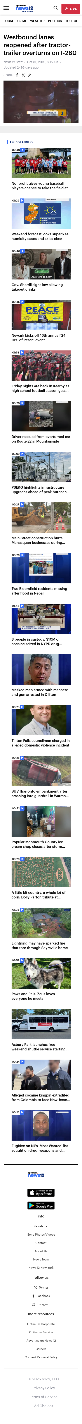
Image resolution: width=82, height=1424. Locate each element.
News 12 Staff (13, 62)
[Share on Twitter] (23, 75)
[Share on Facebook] (17, 75)
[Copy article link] (29, 75)
